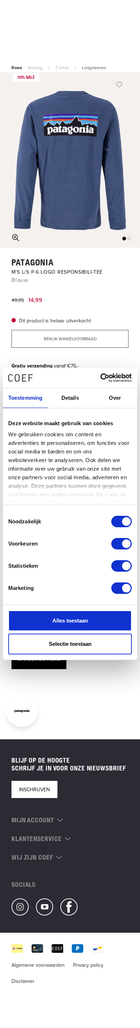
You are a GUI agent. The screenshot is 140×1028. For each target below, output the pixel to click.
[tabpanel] (70, 160)
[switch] (121, 543)
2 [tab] (129, 238)
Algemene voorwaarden (38, 965)
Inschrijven (34, 789)
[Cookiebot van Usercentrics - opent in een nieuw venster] (101, 378)
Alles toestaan (70, 621)
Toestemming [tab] (25, 398)
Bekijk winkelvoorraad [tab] (70, 339)
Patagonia (32, 262)
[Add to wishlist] (119, 84)
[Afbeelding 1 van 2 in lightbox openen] (70, 160)
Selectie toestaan (70, 644)
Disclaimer (22, 981)
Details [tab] (70, 398)
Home (16, 68)
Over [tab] (115, 398)
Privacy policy (88, 965)
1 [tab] (124, 238)
